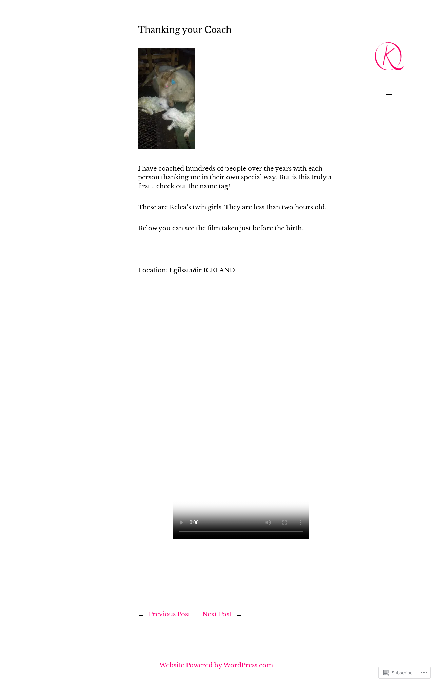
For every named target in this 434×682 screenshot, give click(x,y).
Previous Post (169, 614)
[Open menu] (389, 93)
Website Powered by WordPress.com (216, 665)
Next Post (217, 614)
